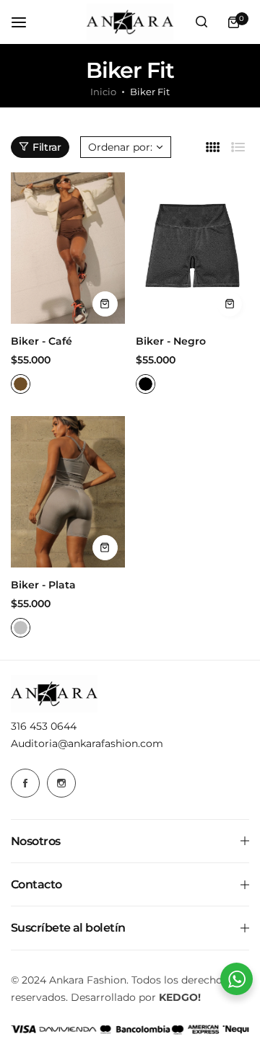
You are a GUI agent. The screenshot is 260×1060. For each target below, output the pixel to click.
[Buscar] (201, 22)
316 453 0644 (44, 726)
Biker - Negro (171, 341)
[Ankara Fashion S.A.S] (130, 22)
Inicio (103, 91)
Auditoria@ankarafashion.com (87, 743)
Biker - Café (41, 341)
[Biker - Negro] (193, 248)
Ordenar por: (120, 147)
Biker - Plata (43, 584)
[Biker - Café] (68, 248)
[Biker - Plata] (68, 491)
